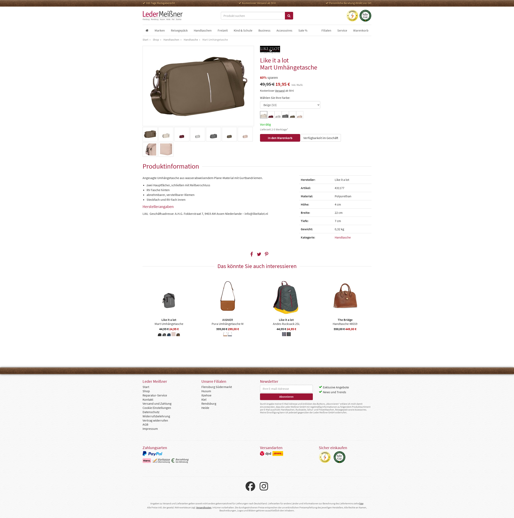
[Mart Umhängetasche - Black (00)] (160, 334)
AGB (145, 424)
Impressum (150, 429)
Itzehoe (206, 395)
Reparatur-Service (155, 395)
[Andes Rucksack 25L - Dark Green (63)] (289, 334)
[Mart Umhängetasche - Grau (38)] (164, 334)
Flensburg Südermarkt (216, 387)
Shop (146, 391)
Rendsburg (208, 403)
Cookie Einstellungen (157, 408)
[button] (251, 254)
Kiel (203, 399)
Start (146, 387)
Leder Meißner (163, 16)
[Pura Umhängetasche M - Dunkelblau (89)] (230, 334)
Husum (206, 391)
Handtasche (343, 237)
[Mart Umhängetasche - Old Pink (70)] (173, 334)
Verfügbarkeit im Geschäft (320, 138)
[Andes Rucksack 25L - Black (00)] (284, 334)
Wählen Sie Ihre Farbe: (275, 98)
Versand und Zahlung (157, 403)
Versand (280, 90)
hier (361, 503)
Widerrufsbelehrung (156, 416)
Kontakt (148, 399)
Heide (205, 408)
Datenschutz (151, 412)
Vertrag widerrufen (155, 420)
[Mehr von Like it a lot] (270, 49)
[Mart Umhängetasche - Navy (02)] (169, 334)
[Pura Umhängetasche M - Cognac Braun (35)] (225, 334)
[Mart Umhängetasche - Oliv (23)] (178, 334)
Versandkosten (203, 507)
